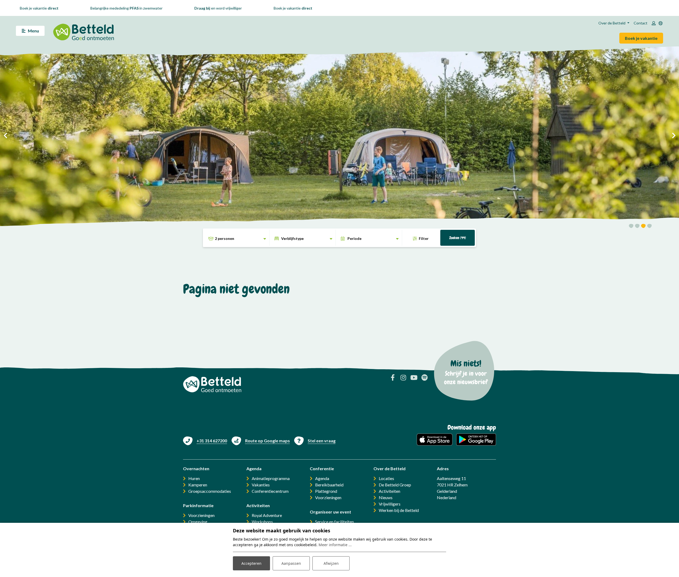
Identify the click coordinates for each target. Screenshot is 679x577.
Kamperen (197, 484)
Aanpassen (291, 563)
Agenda (322, 478)
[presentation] (5, 135)
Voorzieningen (201, 515)
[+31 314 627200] (205, 440)
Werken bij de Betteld (399, 510)
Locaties (386, 478)
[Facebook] (392, 377)
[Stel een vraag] (315, 440)
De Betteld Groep (395, 484)
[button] (631, 227)
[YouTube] (414, 377)
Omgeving (197, 521)
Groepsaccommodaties (209, 491)
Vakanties (261, 484)
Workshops (262, 521)
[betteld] (83, 30)
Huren (194, 478)
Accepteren (251, 563)
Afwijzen (331, 563)
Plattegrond (326, 491)
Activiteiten (389, 491)
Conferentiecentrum (270, 491)
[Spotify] (424, 377)
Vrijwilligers (390, 503)
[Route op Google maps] (261, 440)
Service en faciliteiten (334, 521)
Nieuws (386, 497)
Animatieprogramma (271, 478)
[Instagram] (403, 377)
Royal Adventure (267, 515)
